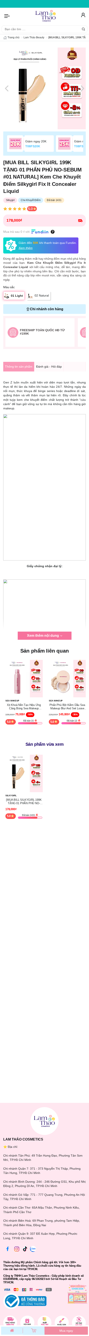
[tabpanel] (44, 88)
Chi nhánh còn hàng (46, 309)
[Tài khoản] (83, 16)
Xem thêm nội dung (43, 635)
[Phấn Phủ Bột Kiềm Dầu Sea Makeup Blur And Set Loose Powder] (67, 678)
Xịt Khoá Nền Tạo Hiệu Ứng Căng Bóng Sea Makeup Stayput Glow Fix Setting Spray (24, 706)
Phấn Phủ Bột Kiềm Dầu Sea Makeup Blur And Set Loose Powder (67, 706)
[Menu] (7, 16)
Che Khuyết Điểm (31, 200)
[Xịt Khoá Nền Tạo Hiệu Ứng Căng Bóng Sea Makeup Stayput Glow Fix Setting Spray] (24, 678)
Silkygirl (10, 200)
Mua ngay (66, 1330)
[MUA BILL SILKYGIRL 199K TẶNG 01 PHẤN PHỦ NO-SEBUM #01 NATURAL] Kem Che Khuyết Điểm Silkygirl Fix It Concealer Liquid (24, 801)
